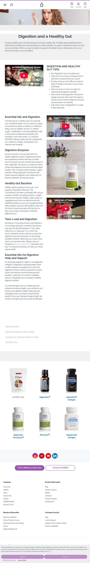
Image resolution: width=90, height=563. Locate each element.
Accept (23, 557)
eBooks (47, 493)
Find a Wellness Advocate (29, 468)
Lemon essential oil (23, 244)
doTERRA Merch (8, 502)
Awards (5, 499)
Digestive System (12, 327)
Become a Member (9, 517)
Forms (5, 526)
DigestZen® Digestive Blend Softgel (19, 332)
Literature (48, 496)
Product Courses (50, 490)
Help (46, 517)
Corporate (6, 487)
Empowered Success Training (13, 523)
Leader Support (50, 520)
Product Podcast (51, 499)
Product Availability (51, 526)
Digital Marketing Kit (10, 529)
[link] (72, 5)
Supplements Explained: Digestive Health (22, 337)
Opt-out (65, 557)
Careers (6, 490)
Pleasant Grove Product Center (55, 523)
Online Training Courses (11, 520)
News (5, 493)
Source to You (8, 504)
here (49, 551)
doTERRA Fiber (11, 342)
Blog (46, 487)
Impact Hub (7, 496)
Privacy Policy (22, 560)
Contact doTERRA (60, 468)
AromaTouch (49, 502)
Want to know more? (9, 560)
